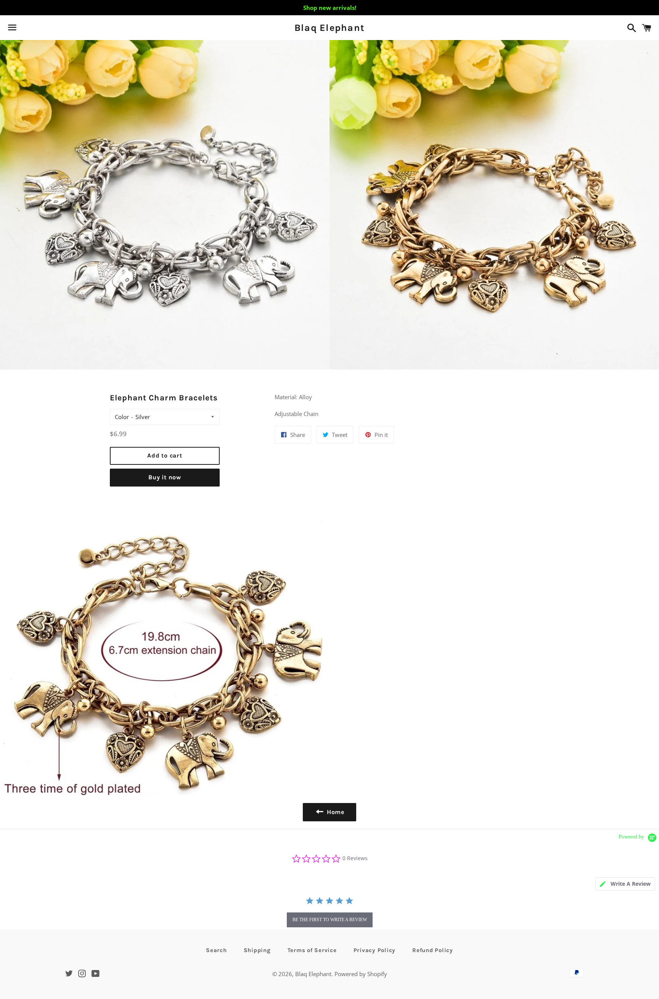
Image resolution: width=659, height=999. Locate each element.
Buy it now (164, 477)
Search (216, 950)
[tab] (625, 884)
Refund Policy (432, 950)
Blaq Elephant (329, 27)
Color (122, 417)
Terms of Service (312, 950)
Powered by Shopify (360, 974)
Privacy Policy (375, 950)
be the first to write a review (330, 919)
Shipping (257, 950)
